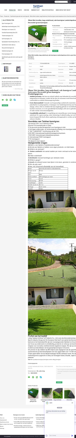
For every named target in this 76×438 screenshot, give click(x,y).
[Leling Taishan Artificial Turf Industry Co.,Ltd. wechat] (11, 99)
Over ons (26, 10)
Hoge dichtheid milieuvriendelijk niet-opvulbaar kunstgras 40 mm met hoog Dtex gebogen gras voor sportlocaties (57, 400)
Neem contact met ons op (63, 10)
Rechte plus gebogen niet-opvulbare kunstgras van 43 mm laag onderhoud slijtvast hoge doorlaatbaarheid (33, 400)
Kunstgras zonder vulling (49, 359)
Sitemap (2, 428)
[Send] (72, 435)
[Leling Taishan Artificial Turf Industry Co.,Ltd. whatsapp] (8, 99)
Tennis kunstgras (6, 35)
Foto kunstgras (6, 54)
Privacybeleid (7, 436)
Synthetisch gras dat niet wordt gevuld (19, 16)
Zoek (69, 1)
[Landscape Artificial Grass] (36, 33)
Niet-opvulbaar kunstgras (37, 359)
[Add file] (47, 435)
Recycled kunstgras (7, 48)
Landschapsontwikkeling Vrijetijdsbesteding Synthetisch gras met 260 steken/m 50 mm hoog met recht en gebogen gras (47, 400)
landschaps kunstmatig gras (9, 26)
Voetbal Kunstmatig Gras (8, 32)
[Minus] (72, 403)
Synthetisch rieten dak (8, 45)
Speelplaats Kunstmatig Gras (9, 41)
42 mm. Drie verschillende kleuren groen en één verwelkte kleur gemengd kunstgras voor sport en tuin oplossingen (24, 418)
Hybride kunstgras (6, 51)
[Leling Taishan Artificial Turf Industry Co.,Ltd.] (38, 6)
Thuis (1, 16)
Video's (20, 10)
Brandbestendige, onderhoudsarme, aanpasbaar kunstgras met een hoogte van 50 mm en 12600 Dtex (23, 426)
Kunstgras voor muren (7, 29)
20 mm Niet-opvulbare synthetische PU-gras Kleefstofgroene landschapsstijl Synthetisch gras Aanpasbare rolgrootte (69, 400)
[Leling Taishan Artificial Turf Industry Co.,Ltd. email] (4, 99)
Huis (5, 10)
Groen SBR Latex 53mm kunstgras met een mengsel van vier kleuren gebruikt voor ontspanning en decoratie (23, 422)
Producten (12, 10)
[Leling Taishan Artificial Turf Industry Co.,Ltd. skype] (15, 99)
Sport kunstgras (6, 23)
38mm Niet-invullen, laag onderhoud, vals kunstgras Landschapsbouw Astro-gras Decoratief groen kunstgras (38, 50)
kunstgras (58, 359)
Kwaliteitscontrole (48, 10)
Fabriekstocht (35, 10)
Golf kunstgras (6, 38)
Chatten (55, 50)
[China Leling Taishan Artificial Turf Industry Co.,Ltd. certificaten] (6, 69)
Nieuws (2, 426)
